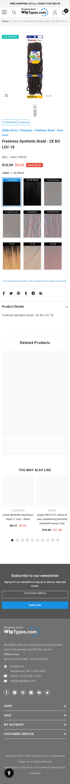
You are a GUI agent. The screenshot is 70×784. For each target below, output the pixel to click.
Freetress (26, 130)
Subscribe (35, 605)
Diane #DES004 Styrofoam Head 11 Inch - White (18, 517)
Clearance (18, 510)
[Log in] (55, 12)
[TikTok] (31, 692)
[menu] (4, 12)
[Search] (14, 12)
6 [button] (37, 540)
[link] (35, 447)
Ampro (52, 510)
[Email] (40, 292)
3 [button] (22, 540)
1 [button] (12, 540)
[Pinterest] (18, 292)
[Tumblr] (26, 292)
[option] (35, 3)
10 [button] (58, 540)
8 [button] (47, 540)
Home (5, 21)
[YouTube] (39, 692)
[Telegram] (33, 292)
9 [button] (53, 540)
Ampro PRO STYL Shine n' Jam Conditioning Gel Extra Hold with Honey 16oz (52, 519)
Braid (16, 21)
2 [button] (17, 540)
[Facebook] (3, 292)
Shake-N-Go (10, 130)
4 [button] (27, 540)
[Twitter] (11, 292)
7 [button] (42, 540)
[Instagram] (14, 692)
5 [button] (32, 540)
